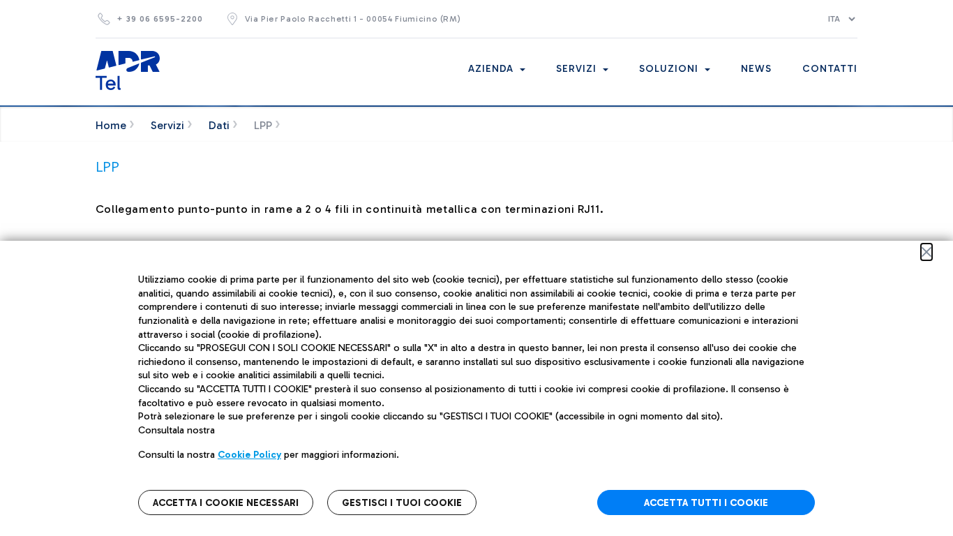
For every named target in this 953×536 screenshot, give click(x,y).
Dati (219, 125)
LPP (263, 125)
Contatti (829, 69)
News (756, 69)
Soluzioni (670, 69)
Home (111, 125)
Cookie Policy (249, 455)
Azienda (492, 69)
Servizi (578, 69)
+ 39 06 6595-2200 (160, 19)
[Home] (128, 70)
